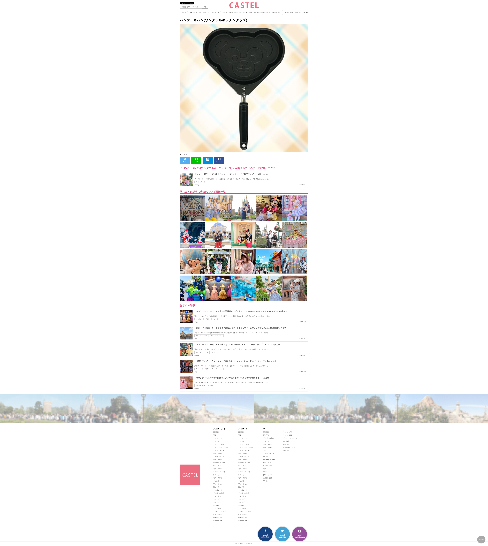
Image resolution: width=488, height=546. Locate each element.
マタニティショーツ (201, 335)
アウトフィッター (217, 369)
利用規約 (286, 444)
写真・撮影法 (217, 469)
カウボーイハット (217, 352)
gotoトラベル (217, 514)
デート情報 (217, 508)
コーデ (265, 450)
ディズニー (199, 319)
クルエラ (198, 352)
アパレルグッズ (200, 182)
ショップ (216, 499)
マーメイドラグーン (216, 335)
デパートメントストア (202, 369)
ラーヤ (206, 352)
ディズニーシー (218, 438)
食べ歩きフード (218, 520)
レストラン (217, 466)
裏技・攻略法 (217, 453)
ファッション (217, 484)
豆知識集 (216, 505)
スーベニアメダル (219, 511)
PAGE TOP (481, 539)
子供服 (207, 319)
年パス (265, 481)
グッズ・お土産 (218, 493)
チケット (216, 441)
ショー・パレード (219, 463)
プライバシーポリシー (291, 438)
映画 (264, 469)
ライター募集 (287, 435)
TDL (214, 435)
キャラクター (217, 496)
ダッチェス (211, 385)
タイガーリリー (200, 385)
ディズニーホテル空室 (220, 447)
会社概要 (286, 441)
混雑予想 (266, 435)
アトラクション (218, 450)
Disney (184, 154)
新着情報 (216, 432)
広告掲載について (289, 447)
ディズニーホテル (219, 490)
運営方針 (286, 450)
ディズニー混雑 (218, 444)
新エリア (216, 487)
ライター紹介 (287, 432)
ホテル (265, 472)
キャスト (216, 481)
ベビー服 (215, 319)
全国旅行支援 (217, 517)
